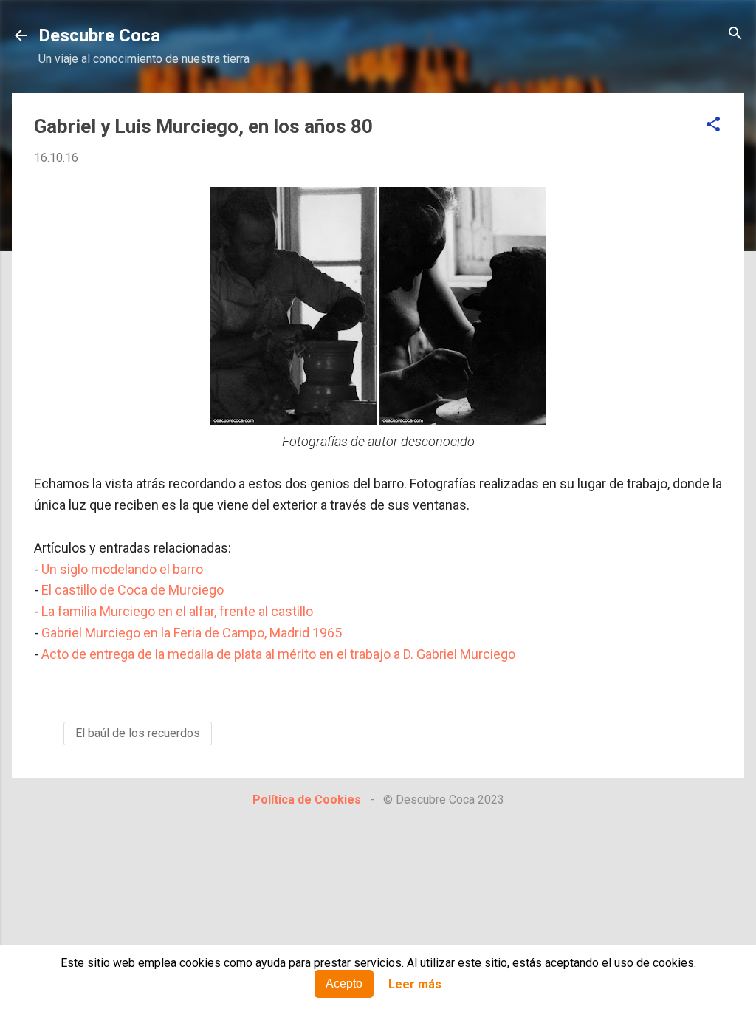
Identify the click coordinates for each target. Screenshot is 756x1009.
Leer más (414, 984)
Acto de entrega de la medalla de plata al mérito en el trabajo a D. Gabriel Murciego (278, 654)
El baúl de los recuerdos (137, 733)
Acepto (344, 983)
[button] (713, 125)
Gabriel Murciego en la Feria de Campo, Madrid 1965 (191, 632)
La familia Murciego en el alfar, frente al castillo (177, 611)
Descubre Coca (99, 35)
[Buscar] (735, 34)
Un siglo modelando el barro (122, 569)
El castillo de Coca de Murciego (132, 590)
